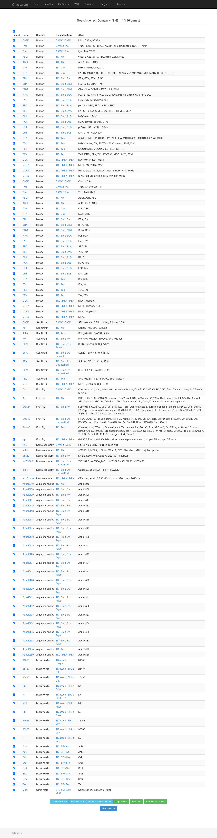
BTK (25, 138)
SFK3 (25, 352)
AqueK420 (28, 536)
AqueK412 (28, 505)
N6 (24, 686)
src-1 (25, 469)
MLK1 (26, 159)
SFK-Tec (65, 784)
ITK (24, 143)
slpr (24, 439)
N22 (25, 703)
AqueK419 (28, 528)
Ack (63, 333)
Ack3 (25, 333)
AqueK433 (28, 614)
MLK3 (26, 170)
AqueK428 (28, 580)
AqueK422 (28, 545)
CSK (25, 67)
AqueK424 (28, 562)
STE (58, 789)
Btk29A (26, 427)
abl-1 (25, 450)
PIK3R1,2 (61, 698)
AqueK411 (28, 500)
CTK (25, 73)
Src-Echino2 (63, 354)
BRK (25, 83)
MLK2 (26, 165)
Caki (25, 389)
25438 (26, 677)
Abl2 (25, 751)
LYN (25, 132)
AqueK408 (28, 489)
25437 (26, 668)
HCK (25, 121)
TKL (58, 159)
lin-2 (25, 444)
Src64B (26, 418)
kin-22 (26, 455)
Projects (105, 4)
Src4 (25, 779)
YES (25, 111)
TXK (25, 154)
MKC (58, 793)
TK (57, 56)
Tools (120, 4)
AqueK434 (28, 623)
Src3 (25, 773)
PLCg (59, 706)
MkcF (25, 789)
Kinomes (89, 4)
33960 (26, 729)
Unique (59, 663)
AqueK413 (28, 511)
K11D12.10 (29, 478)
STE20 (66, 789)
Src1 (25, 762)
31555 (26, 660)
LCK (25, 127)
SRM (69, 83)
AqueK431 (28, 597)
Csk (63, 67)
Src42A (26, 406)
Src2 (25, 768)
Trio (67, 45)
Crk (58, 672)
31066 (26, 720)
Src (62, 78)
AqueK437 (28, 640)
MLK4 (26, 176)
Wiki (76, 4)
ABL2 (25, 62)
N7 (24, 737)
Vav (58, 723)
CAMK (59, 40)
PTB (70, 660)
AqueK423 (28, 554)
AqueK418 (28, 519)
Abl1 (25, 746)
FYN (25, 100)
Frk (68, 78)
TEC (25, 148)
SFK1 (25, 361)
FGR (25, 94)
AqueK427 (28, 571)
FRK (25, 78)
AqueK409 (28, 494)
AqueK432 (28, 606)
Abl (62, 56)
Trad (25, 45)
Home (36, 4)
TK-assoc (61, 660)
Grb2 (58, 689)
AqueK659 (28, 654)
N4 (24, 694)
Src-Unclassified (63, 363)
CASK (26, 40)
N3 (24, 711)
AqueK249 (28, 483)
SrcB (69, 116)
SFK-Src (65, 762)
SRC (25, 105)
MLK (64, 159)
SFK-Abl (65, 746)
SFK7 (25, 344)
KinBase (63, 4)
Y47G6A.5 (28, 461)
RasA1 (59, 715)
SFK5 (25, 370)
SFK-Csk (65, 757)
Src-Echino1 (63, 345)
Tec (63, 138)
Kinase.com (20, 4)
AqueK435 (28, 631)
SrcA (69, 94)
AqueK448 (28, 649)
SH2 (70, 668)
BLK (25, 116)
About (47, 4)
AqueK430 (28, 588)
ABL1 (25, 56)
